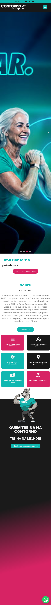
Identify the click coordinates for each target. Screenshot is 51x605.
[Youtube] (33, 1)
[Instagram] (19, 1)
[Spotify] (29, 1)
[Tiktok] (22, 1)
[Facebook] (15, 1)
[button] (45, 7)
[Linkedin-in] (26, 1)
